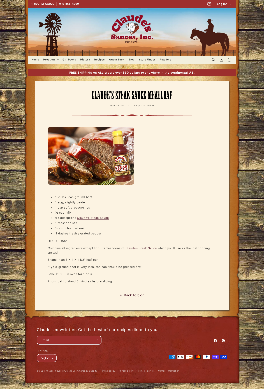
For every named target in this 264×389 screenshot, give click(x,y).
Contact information (168, 371)
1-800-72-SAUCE (42, 3)
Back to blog (134, 295)
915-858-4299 (69, 3)
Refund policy (108, 371)
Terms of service (146, 371)
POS (65, 371)
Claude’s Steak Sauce (141, 248)
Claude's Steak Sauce (93, 218)
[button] (50, 59)
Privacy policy (126, 371)
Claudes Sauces (54, 371)
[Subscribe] (97, 340)
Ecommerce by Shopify (85, 371)
